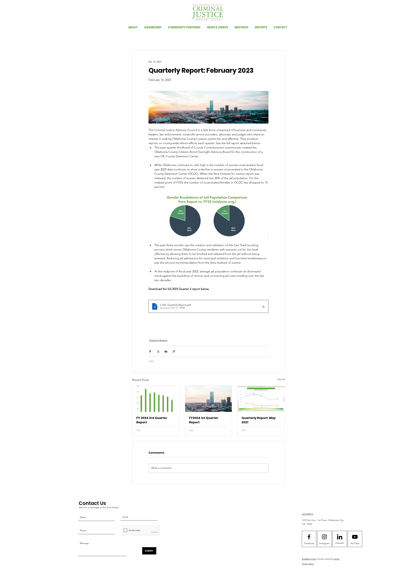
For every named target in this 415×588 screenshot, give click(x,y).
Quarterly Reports (158, 340)
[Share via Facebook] (150, 351)
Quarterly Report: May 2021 (259, 420)
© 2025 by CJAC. (309, 561)
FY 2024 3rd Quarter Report (151, 420)
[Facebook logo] (309, 539)
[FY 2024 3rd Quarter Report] (155, 399)
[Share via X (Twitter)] (158, 351)
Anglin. (337, 561)
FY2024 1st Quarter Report (203, 420)
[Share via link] (173, 351)
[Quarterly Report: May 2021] (261, 399)
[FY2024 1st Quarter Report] (208, 399)
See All (281, 379)
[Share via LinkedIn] (165, 351)
